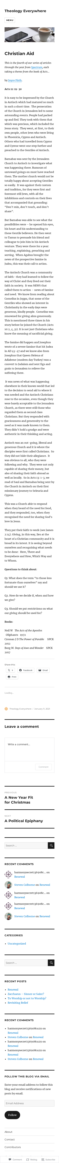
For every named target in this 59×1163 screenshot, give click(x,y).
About (8, 1131)
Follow (12, 1115)
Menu (9, 20)
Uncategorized (17, 943)
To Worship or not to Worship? (27, 998)
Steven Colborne (24, 884)
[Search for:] (26, 845)
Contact (10, 1139)
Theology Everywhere (25, 11)
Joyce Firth (15, 80)
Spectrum (36, 67)
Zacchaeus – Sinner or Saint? (26, 994)
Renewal (19, 876)
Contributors (13, 1147)
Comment (43, 767)
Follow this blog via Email (27, 1076)
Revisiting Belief (18, 1002)
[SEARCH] (51, 845)
